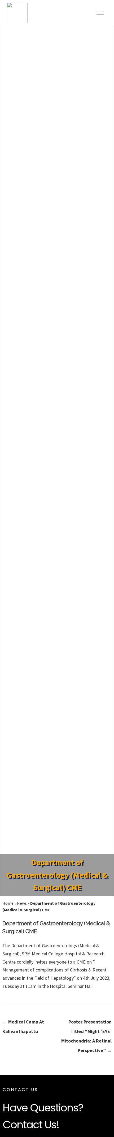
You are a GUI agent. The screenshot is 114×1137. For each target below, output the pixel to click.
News (22, 903)
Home (8, 903)
